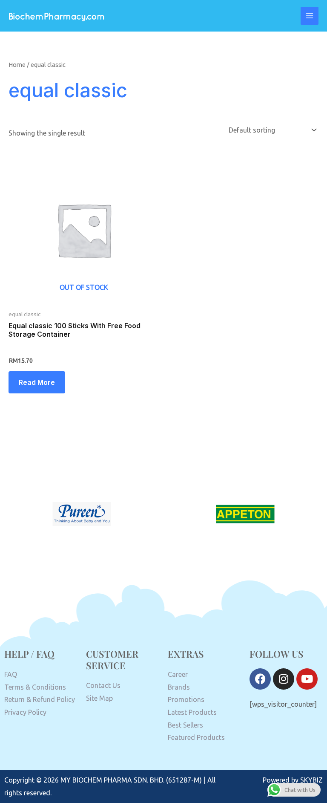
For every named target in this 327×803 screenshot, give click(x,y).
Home (17, 64)
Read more (37, 382)
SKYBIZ (311, 780)
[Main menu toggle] (309, 16)
